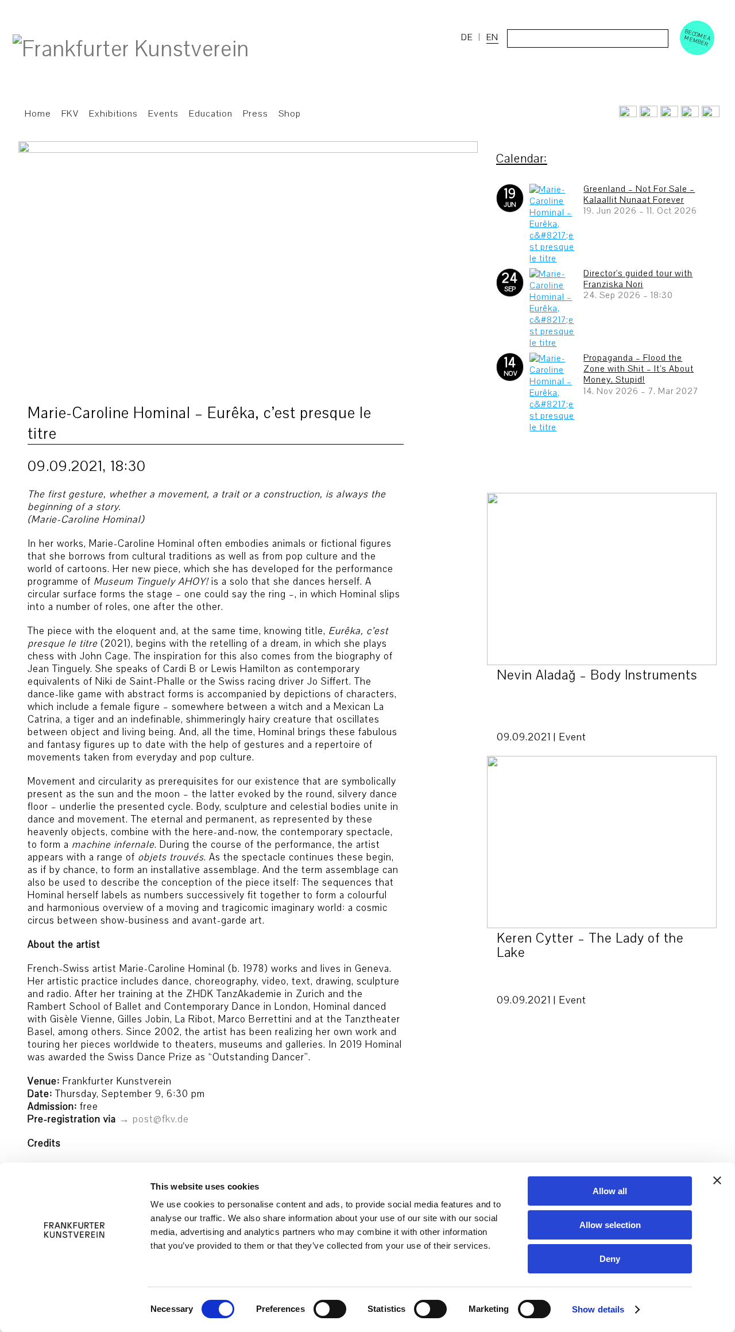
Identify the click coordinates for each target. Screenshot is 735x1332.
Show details (598, 1309)
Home (38, 113)
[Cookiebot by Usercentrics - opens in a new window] (74, 1309)
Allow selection (610, 1225)
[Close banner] (717, 1180)
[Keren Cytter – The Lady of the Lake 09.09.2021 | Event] (602, 842)
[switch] (330, 1309)
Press (255, 113)
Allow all (610, 1191)
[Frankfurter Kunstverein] (131, 49)
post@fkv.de (161, 1119)
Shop (289, 113)
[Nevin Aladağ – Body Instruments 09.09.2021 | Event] (602, 579)
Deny (609, 1259)
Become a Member (697, 37)
